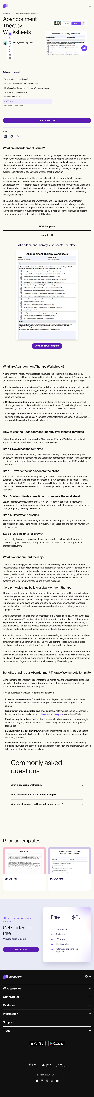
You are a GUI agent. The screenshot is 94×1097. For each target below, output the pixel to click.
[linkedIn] (47, 1080)
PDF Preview (9, 101)
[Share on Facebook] (11, 136)
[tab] (47, 227)
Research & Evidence (12, 97)
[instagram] (42, 1080)
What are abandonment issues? (16, 79)
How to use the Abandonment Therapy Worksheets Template (27, 88)
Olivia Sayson (16, 43)
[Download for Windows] (56, 1043)
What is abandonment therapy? (16, 92)
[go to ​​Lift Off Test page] (24, 860)
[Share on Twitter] (18, 136)
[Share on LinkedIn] (5, 136)
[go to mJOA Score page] (69, 860)
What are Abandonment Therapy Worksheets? (21, 84)
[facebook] (37, 1080)
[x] (52, 1080)
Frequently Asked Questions (15, 106)
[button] (89, 6)
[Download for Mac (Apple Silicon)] (37, 1043)
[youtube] (57, 1080)
